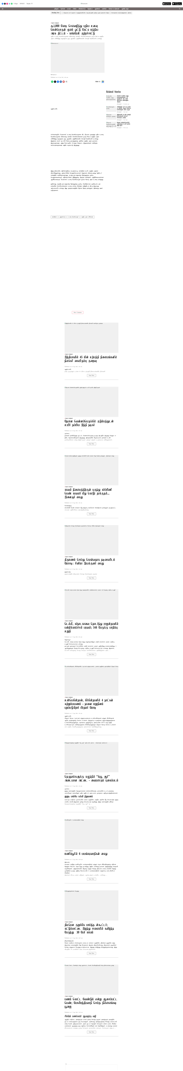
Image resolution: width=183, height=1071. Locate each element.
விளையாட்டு (82, 9)
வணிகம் (104, 9)
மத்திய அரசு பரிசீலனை (87, 217)
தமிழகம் (56, 9)
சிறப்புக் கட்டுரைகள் (114, 9)
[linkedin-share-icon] (61, 82)
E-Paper (16, 3)
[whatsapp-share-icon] (52, 82)
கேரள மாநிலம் (69, 943)
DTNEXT (22, 3)
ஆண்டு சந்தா (125, 9)
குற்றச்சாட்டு (62, 217)
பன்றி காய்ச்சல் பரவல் (91, 646)
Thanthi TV (30, 3)
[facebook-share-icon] (58, 82)
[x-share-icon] (55, 82)
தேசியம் (63, 9)
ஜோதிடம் (90, 9)
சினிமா (74, 9)
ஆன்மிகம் (97, 9)
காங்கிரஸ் (54, 217)
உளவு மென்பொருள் (73, 217)
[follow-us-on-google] (103, 81)
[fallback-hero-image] (111, 98)
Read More (91, 375)
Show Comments (78, 312)
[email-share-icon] (63, 82)
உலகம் (69, 9)
